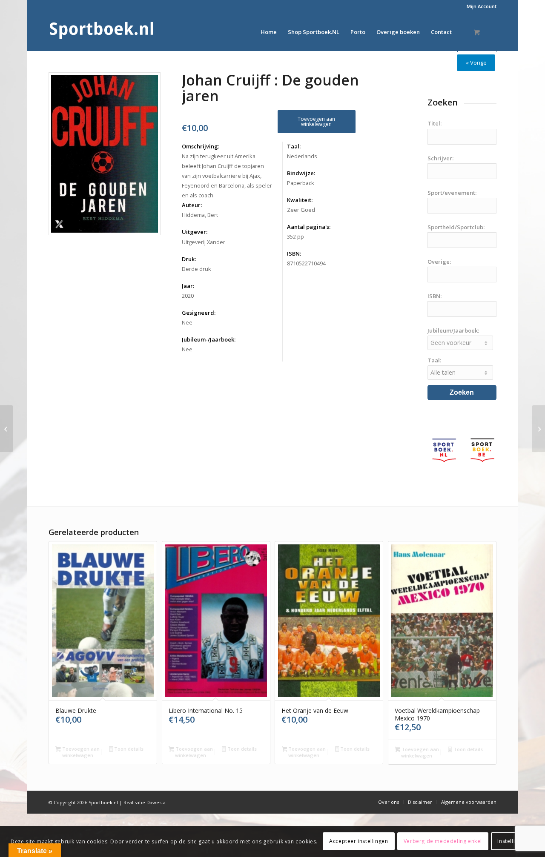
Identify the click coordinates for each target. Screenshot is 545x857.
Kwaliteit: (300, 200)
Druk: (189, 259)
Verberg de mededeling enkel (443, 841)
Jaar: (188, 286)
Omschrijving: (200, 146)
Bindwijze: (301, 173)
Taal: (294, 146)
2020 (188, 295)
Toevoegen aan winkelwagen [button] (80, 752)
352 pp (295, 236)
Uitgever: (194, 232)
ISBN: (294, 253)
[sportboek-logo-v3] (102, 32)
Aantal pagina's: (308, 227)
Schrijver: (440, 158)
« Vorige (476, 62)
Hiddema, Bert (200, 215)
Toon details (128, 749)
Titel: (434, 123)
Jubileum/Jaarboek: (453, 330)
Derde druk (196, 269)
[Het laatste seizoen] (6, 428)
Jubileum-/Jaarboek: (208, 339)
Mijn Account (481, 6)
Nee (187, 322)
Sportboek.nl (103, 802)
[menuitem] (479, 6)
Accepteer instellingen (358, 841)
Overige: (439, 261)
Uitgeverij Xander (203, 242)
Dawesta (156, 802)
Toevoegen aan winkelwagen (316, 121)
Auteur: (192, 205)
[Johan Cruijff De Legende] (538, 428)
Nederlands (302, 156)
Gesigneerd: (198, 312)
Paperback (300, 183)
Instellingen (512, 841)
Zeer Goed (301, 210)
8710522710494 (306, 263)
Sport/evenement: (451, 192)
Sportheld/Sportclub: (456, 227)
